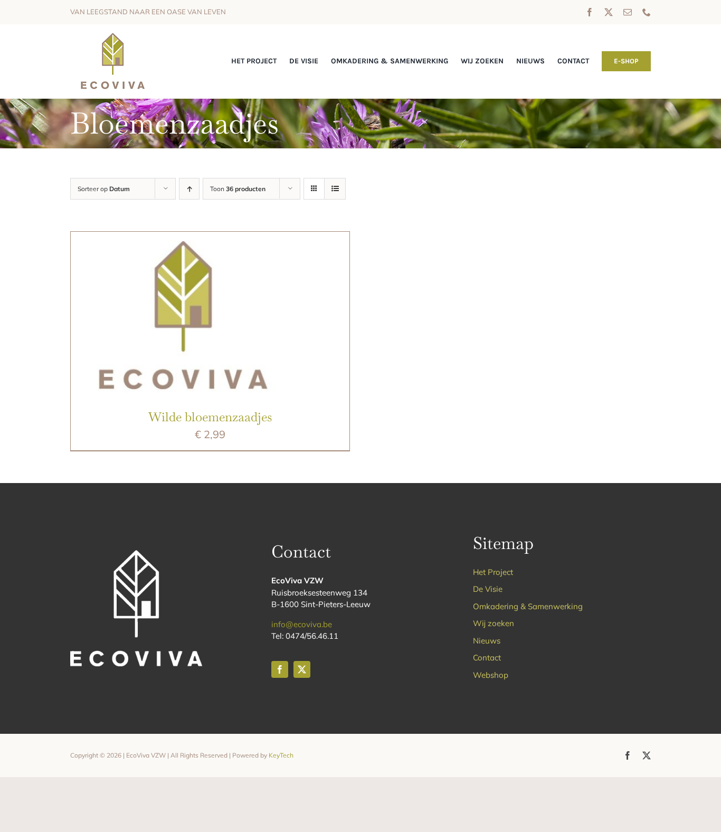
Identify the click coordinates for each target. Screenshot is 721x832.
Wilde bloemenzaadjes (210, 417)
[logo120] (112, 34)
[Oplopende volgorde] (189, 189)
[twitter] (608, 12)
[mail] (627, 12)
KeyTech (281, 755)
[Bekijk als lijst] (335, 188)
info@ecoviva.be (301, 624)
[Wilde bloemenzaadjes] (181, 239)
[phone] (646, 12)
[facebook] (589, 12)
